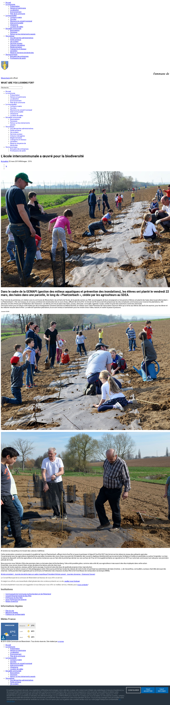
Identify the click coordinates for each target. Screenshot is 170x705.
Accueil (8, 2)
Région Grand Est (12, 601)
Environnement (15, 12)
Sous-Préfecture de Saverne (16, 599)
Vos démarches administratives (21, 38)
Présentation (15, 6)
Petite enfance (15, 40)
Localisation (14, 10)
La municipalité (11, 15)
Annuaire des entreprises (19, 56)
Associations (15, 30)
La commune (10, 4)
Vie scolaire (14, 41)
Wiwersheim (5, 78)
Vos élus (13, 19)
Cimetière (13, 51)
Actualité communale (13, 28)
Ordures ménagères (17, 45)
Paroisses (13, 32)
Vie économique (11, 54)
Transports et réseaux (18, 49)
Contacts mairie (16, 17)
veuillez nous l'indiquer (72, 581)
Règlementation (16, 47)
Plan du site (10, 611)
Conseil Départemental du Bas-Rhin (18, 596)
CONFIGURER (133, 690)
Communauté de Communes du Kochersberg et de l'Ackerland (28, 594)
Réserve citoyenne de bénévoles (22, 53)
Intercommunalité (16, 23)
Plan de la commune (17, 14)
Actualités (4, 161)
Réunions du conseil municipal (21, 21)
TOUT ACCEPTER (148, 690)
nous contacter (82, 585)
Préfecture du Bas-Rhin (14, 598)
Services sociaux (16, 43)
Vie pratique (10, 36)
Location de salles (16, 27)
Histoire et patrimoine (18, 8)
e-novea (61, 641)
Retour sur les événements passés (22, 34)
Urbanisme (14, 25)
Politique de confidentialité (15, 614)
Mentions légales (12, 612)
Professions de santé (18, 58)
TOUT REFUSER (162, 690)
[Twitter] (6, 167)
